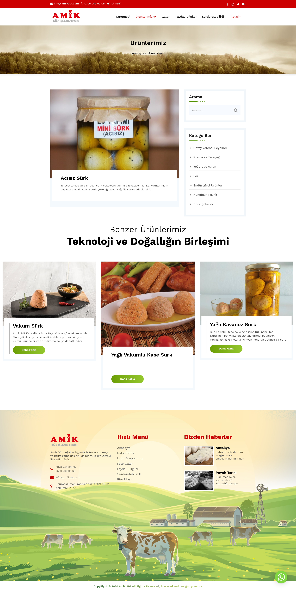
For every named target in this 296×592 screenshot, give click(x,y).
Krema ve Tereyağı (206, 157)
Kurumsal (123, 16)
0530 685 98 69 (65, 471)
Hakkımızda (125, 453)
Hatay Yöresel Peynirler (210, 148)
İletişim (236, 16)
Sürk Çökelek (203, 204)
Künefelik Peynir (205, 194)
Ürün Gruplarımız (130, 458)
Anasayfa (138, 53)
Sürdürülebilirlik (213, 16)
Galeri (166, 16)
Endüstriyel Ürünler (207, 185)
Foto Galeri (125, 463)
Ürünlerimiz (143, 16)
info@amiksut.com (66, 3)
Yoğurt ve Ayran (204, 166)
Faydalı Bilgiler (186, 16)
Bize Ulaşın (125, 479)
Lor (195, 176)
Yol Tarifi (115, 3)
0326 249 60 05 (94, 3)
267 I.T (198, 586)
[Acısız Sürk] (114, 133)
